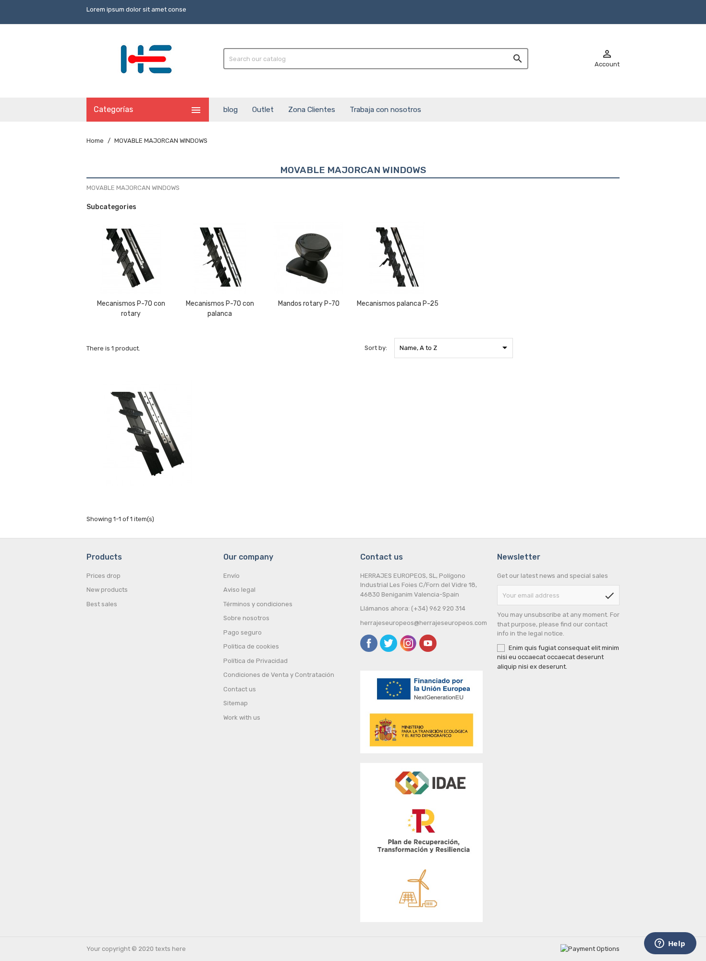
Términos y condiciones (257, 604)
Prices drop (103, 575)
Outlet (263, 109)
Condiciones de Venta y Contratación (278, 674)
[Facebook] (368, 643)
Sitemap (235, 703)
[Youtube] (428, 643)
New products (107, 589)
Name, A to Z (455, 347)
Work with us (241, 717)
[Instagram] (408, 643)
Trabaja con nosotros (385, 109)
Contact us (239, 689)
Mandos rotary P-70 (309, 304)
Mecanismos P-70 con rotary (131, 309)
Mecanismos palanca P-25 (397, 304)
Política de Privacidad (255, 660)
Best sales (101, 604)
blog (230, 109)
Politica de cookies (251, 646)
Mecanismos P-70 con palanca (220, 309)
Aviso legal (239, 589)
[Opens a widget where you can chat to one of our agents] (670, 944)
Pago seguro (242, 632)
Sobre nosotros (246, 618)
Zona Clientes (311, 109)
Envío (231, 575)
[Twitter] (388, 643)
